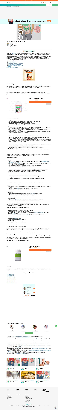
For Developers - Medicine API (28, 400)
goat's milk (26, 214)
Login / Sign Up (49, 4)
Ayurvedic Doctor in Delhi (10, 274)
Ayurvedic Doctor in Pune (10, 275)
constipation (35, 85)
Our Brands (21, 4)
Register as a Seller (27, 397)
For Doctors (35, 389)
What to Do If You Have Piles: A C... (12, 367)
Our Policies (17, 389)
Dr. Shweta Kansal (35, 329)
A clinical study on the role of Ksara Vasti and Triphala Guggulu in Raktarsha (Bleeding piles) (33, 338)
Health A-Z (33, 4)
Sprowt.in (8, 395)
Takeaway (9, 66)
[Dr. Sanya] (12, 327)
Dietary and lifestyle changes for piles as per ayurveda (15, 63)
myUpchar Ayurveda (9, 396)
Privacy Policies (17, 390)
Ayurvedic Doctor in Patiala (11, 280)
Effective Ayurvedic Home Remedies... (42, 380)
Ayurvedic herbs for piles (11, 62)
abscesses (18, 188)
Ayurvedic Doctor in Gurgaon (11, 278)
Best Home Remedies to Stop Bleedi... (42, 367)
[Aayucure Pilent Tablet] (18, 254)
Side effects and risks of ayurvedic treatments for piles (15, 65)
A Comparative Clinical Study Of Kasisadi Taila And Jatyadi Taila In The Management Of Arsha (28, 345)
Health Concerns (13, 4)
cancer (48, 161)
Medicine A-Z (27, 4)
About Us (8, 390)
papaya (35, 212)
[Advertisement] (29, 13)
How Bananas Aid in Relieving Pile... (27, 380)
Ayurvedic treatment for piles (12, 61)
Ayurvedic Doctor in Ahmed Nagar (12, 282)
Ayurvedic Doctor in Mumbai (11, 276)
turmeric (15, 169)
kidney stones (16, 162)
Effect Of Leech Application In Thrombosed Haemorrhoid (22, 336)
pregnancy (40, 85)
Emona (8, 398)
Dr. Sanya (12, 329)
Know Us (8, 389)
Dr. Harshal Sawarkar (46, 329)
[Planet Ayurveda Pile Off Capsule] (18, 107)
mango (14, 213)
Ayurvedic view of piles (11, 60)
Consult (7, 4)
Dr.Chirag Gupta (23, 329)
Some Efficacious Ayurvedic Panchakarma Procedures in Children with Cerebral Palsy (29, 343)
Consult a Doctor (29, 333)
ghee (19, 163)
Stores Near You (26, 395)
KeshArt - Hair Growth (9, 397)
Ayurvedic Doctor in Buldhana (11, 281)
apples (38, 212)
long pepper (33, 193)
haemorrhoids (14, 53)
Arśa (23, 340)
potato (20, 219)
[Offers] (41, 2)
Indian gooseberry (17, 199)
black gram (15, 218)
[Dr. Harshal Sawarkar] (46, 327)
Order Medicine (26, 390)
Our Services (26, 389)
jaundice (40, 170)
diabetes (45, 153)
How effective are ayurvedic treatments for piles (14, 64)
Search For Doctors (27, 396)
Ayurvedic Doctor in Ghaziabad (11, 277)
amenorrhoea (11, 162)
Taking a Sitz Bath (18, 347)
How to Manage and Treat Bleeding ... (27, 367)
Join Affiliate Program (27, 401)
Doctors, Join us (35, 390)
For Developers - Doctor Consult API (28, 399)
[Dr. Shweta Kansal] (35, 327)
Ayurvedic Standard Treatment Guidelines (23, 337)
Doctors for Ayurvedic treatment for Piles (12, 67)
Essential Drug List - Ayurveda (21, 353)
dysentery (45, 161)
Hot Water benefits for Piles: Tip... (12, 380)
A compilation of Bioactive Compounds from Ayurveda (39, 348)
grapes (40, 212)
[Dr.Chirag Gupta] (23, 327)
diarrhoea (42, 161)
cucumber (42, 212)
